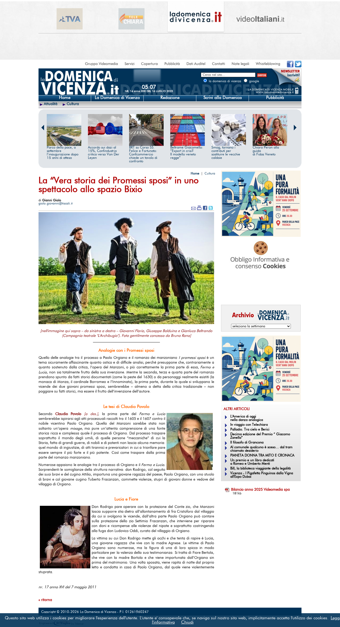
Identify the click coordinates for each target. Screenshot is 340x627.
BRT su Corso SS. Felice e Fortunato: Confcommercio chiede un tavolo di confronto (143, 154)
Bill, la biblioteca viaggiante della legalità (260, 468)
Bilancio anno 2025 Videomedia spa (260, 489)
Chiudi (187, 622)
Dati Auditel (195, 64)
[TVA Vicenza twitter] (298, 66)
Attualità (50, 104)
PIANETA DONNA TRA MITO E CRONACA (262, 455)
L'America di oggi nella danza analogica (246, 418)
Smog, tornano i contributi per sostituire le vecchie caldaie (225, 153)
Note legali (240, 64)
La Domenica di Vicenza (117, 97)
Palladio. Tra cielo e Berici (249, 429)
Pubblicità (172, 64)
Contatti (218, 64)
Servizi (129, 64)
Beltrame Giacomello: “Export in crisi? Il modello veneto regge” (186, 153)
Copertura (149, 64)
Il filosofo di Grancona (247, 442)
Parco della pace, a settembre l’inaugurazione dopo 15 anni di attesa (62, 153)
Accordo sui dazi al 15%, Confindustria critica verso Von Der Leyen (103, 153)
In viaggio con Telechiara (249, 424)
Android (229, 293)
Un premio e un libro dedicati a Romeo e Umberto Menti (252, 462)
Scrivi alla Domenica (222, 97)
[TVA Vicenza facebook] (290, 66)
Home (64, 97)
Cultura (73, 104)
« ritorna (45, 600)
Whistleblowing (268, 64)
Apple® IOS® (260, 293)
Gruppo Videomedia (101, 64)
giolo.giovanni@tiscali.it (56, 203)
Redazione (170, 97)
